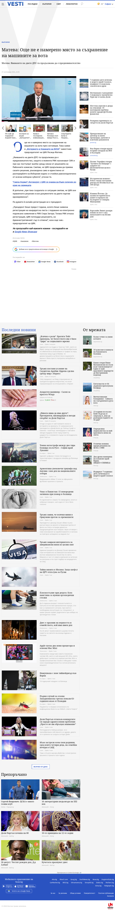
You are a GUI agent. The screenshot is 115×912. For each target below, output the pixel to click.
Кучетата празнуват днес (55, 862)
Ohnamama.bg (76, 883)
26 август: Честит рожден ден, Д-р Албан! (18, 863)
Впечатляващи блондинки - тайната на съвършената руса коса (103, 399)
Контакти (110, 896)
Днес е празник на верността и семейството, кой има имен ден (56, 623)
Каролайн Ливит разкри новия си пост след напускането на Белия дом (101, 213)
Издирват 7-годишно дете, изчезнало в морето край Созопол (103, 473)
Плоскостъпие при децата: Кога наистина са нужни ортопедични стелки (57, 595)
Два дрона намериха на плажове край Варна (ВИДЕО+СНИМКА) (102, 459)
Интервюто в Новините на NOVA (43, 149)
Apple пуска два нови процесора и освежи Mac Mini (57, 646)
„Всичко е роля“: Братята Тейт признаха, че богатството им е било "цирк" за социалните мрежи (58, 339)
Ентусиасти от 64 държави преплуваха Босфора (103, 386)
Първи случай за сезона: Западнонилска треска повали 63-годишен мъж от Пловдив (57, 698)
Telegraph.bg (109, 886)
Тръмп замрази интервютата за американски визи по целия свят (57, 543)
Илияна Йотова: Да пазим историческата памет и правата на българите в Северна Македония (100, 197)
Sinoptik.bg (89, 883)
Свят (58, 4)
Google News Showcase (25, 231)
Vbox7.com (64, 879)
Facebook (60, 262)
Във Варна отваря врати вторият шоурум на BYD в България (101, 150)
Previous (3, 133)
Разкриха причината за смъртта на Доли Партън (101, 121)
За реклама (63, 893)
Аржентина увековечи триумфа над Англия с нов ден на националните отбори (58, 471)
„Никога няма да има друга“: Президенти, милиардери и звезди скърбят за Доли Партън (57, 415)
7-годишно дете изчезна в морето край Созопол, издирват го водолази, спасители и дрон (101, 83)
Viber (19, 262)
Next (75, 133)
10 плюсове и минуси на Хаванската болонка (103, 352)
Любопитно (72, 4)
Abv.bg (54, 879)
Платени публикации (106, 893)
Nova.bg (96, 879)
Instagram (73, 262)
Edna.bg (98, 886)
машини (24, 241)
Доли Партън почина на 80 (15, 833)
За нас (53, 893)
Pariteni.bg (110, 883)
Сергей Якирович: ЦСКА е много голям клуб (17, 802)
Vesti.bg (15, 4)
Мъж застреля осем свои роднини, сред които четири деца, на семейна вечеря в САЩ (58, 745)
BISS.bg (65, 883)
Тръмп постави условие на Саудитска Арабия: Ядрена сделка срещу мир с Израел (57, 371)
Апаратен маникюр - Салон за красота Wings (55, 393)
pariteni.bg (93, 142)
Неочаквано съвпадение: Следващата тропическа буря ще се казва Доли (101, 95)
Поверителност (89, 893)
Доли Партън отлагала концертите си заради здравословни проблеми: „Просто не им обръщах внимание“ (58, 722)
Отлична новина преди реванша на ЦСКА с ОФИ (101, 445)
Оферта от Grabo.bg (46, 397)
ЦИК (15, 241)
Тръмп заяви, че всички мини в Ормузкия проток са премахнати (56, 515)
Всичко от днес (41, 767)
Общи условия (75, 893)
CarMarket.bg (55, 883)
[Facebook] (113, 899)
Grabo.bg (99, 883)
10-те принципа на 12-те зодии (57, 833)
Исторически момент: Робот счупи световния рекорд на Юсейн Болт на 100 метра (101, 181)
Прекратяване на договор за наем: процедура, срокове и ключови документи (100, 136)
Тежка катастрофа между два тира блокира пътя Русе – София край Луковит (57, 448)
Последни (32, 4)
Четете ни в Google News (21, 891)
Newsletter (31, 262)
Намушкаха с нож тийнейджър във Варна (58, 674)
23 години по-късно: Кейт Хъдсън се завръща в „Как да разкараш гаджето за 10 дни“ (103, 415)
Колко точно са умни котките (103, 338)
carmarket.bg (94, 155)
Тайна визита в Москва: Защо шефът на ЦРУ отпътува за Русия (59, 570)
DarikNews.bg (85, 879)
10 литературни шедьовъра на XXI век (59, 802)
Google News (46, 262)
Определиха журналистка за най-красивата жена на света (103, 431)
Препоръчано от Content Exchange (68, 872)
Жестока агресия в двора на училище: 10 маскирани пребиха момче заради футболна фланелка (101, 110)
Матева (36, 241)
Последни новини (19, 329)
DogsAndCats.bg (108, 879)
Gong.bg (74, 879)
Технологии (43, 651)
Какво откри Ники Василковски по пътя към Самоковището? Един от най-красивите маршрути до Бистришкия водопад (103, 368)
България (46, 4)
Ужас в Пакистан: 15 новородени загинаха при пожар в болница (56, 492)
